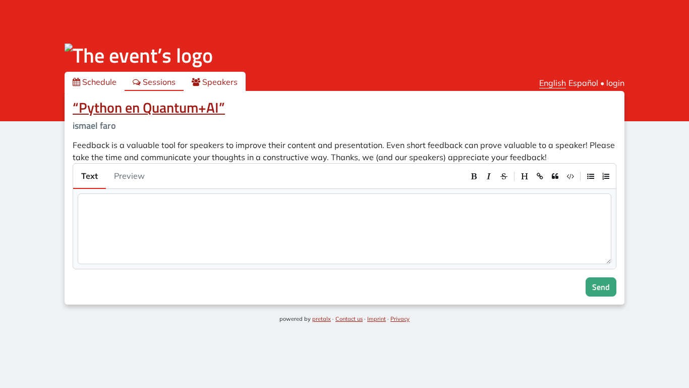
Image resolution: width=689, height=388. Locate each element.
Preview (129, 176)
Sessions (158, 82)
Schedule (98, 82)
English (552, 83)
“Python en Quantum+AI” (149, 107)
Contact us (349, 318)
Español (583, 83)
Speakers (219, 82)
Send (601, 287)
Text (89, 176)
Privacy (400, 318)
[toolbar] (540, 176)
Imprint (376, 318)
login (615, 83)
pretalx (321, 318)
